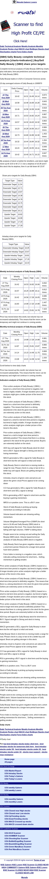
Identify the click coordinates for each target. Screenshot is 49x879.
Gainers (27, 2)
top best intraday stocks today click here (21, 744)
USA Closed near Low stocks (17, 813)
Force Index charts (25, 52)
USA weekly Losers (13, 790)
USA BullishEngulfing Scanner (18, 841)
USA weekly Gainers (13, 788)
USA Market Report (13, 771)
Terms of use (39, 860)
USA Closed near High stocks (17, 811)
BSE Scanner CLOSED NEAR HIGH (18, 870)
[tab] (14, 2)
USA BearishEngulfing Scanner (18, 844)
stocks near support (32, 752)
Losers (34, 2)
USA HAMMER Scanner (15, 836)
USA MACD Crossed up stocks (18, 822)
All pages (9, 762)
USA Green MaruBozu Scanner (18, 847)
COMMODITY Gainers (16, 867)
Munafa (20, 2)
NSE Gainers (6, 865)
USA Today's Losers (13, 779)
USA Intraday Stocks (13, 773)
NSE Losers (17, 865)
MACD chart (24, 49)
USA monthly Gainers (14, 799)
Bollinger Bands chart (39, 49)
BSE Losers (42, 867)
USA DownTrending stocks (16, 819)
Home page (9, 759)
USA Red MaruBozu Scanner (17, 849)
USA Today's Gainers (14, 776)
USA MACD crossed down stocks (19, 824)
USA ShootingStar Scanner (16, 838)
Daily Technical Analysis (10, 46)
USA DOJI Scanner (13, 833)
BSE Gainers (31, 867)
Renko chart (13, 49)
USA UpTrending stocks (15, 816)
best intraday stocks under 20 (28, 749)
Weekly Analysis (28, 46)
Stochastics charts (8, 52)
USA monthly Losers (13, 802)
